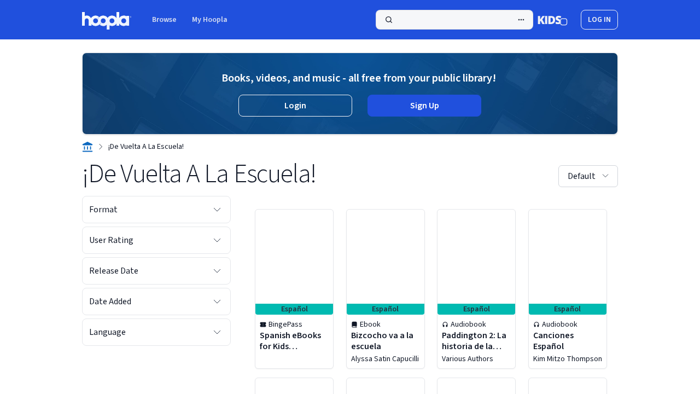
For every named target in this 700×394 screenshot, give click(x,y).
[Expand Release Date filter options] (217, 270)
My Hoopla (210, 19)
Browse (164, 19)
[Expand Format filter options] (217, 209)
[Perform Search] (454, 20)
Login (295, 106)
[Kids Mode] (552, 19)
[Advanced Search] (521, 19)
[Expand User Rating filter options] (217, 240)
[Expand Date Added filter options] (217, 301)
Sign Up (424, 106)
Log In (599, 19)
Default (582, 176)
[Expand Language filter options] (217, 332)
